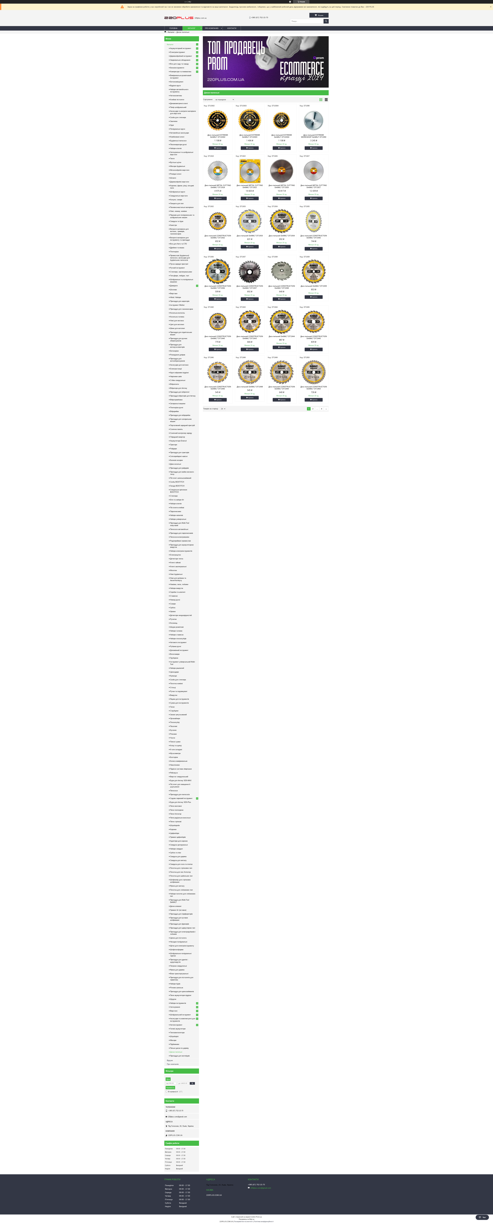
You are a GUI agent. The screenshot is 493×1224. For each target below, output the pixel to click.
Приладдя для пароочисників (181, 533)
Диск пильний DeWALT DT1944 (282, 336)
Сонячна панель (176, 429)
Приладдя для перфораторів (181, 914)
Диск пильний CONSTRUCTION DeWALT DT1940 (218, 337)
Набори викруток (176, 588)
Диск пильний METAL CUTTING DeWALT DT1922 (250, 186)
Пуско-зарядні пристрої (179, 264)
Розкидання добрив (177, 355)
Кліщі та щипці (176, 746)
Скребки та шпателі (177, 592)
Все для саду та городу (179, 64)
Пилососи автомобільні (179, 529)
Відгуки (170, 1060)
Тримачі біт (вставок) (178, 910)
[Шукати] (326, 21)
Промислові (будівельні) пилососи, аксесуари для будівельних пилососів (180, 258)
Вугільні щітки (175, 162)
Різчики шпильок (176, 988)
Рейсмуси (174, 773)
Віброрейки (174, 411)
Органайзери (175, 718)
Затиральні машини (177, 404)
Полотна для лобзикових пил (181, 890)
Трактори (173, 445)
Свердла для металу (178, 860)
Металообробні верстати (179, 170)
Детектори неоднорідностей (181, 615)
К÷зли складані (176, 750)
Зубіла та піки (175, 853)
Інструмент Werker (177, 305)
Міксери (173, 1040)
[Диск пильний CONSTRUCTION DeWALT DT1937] (250, 271)
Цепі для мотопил (177, 324)
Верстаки (173, 293)
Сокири (173, 604)
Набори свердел (176, 849)
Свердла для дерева (178, 856)
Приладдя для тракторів (179, 452)
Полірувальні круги (177, 129)
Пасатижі (173, 726)
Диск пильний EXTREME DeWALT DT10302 (217, 136)
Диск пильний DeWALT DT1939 (314, 286)
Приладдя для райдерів (179, 468)
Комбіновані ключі (177, 137)
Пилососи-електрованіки (179, 537)
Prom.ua (259, 1217)
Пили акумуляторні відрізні (180, 995)
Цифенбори (174, 833)
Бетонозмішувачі (176, 82)
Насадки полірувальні (178, 942)
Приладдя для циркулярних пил (182, 928)
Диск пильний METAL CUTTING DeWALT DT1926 (282, 186)
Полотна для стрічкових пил (181, 868)
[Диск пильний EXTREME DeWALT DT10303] (250, 120)
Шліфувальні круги (177, 192)
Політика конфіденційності (264, 1221)
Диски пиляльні (176, 1052)
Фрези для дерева (177, 970)
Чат (484, 1217)
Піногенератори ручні (178, 145)
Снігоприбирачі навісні (178, 456)
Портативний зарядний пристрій (182, 425)
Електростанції (176, 369)
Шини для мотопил (177, 328)
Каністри (173, 225)
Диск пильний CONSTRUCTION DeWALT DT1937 (249, 287)
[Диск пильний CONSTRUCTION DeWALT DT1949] (282, 372)
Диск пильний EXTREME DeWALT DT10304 (281, 136)
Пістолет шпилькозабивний (180, 478)
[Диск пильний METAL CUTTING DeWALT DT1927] (314, 171)
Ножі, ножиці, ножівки (178, 211)
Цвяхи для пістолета (178, 938)
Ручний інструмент (177, 268)
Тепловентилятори (177, 1033)
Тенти (172, 159)
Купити (218, 148)
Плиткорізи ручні (176, 408)
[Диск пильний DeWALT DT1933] (250, 221)
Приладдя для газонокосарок (181, 309)
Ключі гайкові (175, 563)
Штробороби (175, 825)
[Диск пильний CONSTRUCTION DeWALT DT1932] (218, 221)
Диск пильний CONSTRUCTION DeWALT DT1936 (218, 287)
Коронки (173, 829)
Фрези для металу (177, 886)
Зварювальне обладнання (180, 60)
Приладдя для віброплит (179, 392)
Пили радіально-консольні (180, 818)
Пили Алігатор (175, 814)
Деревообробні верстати (179, 182)
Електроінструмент (177, 52)
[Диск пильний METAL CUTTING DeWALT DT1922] (250, 171)
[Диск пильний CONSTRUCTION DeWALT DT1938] (282, 271)
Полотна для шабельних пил (181, 876)
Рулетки (173, 619)
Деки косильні (175, 464)
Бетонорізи (174, 351)
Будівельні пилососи (178, 141)
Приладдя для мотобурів (180, 1056)
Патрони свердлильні (178, 966)
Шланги (173, 178)
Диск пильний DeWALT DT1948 (250, 387)
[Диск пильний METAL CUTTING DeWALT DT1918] (218, 171)
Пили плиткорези (176, 810)
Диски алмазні (175, 906)
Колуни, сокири (176, 200)
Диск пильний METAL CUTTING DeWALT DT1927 (314, 186)
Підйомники (174, 1044)
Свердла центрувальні (179, 845)
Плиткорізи (174, 252)
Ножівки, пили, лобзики (179, 584)
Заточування (175, 1007)
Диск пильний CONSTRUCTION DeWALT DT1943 (249, 337)
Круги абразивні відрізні (179, 373)
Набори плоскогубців (178, 639)
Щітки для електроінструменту (182, 946)
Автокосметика (176, 96)
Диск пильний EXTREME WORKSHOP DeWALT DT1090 (313, 136)
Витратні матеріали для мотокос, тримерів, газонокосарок (179, 231)
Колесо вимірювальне (178, 761)
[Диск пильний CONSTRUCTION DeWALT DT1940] (218, 322)
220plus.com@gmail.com (177, 1117)
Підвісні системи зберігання (181, 769)
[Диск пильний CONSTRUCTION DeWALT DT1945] (314, 322)
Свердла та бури (176, 221)
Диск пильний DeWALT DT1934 (282, 236)
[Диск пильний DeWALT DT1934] (282, 221)
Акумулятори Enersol (178, 441)
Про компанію (211, 28)
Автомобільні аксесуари (179, 133)
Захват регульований (178, 715)
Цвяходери (174, 672)
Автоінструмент (176, 1025)
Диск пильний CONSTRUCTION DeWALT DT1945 (313, 337)
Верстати (173, 1011)
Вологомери (174, 654)
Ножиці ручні (175, 600)
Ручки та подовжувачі (178, 691)
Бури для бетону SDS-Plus (180, 802)
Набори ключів (176, 148)
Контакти (231, 28)
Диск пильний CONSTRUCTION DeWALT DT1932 (218, 237)
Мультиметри (175, 753)
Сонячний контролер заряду (181, 433)
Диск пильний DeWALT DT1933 (250, 236)
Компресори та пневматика (180, 72)
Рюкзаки (173, 734)
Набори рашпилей (177, 668)
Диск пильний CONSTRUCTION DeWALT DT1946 (218, 388)
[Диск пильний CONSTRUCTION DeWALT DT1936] (218, 271)
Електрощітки (175, 555)
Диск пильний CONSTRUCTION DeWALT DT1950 (313, 388)
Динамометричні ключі (179, 103)
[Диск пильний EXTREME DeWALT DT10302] (218, 120)
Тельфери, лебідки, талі (179, 276)
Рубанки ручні (175, 646)
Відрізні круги (175, 86)
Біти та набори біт (177, 500)
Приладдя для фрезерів (179, 924)
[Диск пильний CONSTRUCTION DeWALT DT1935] (314, 221)
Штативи (173, 290)
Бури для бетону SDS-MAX (180, 780)
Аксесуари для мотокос (179, 365)
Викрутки (173, 695)
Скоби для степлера (178, 117)
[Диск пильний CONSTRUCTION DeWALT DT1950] (314, 372)
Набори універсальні (178, 519)
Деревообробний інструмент (181, 56)
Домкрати (174, 286)
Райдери (173, 449)
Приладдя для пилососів (180, 794)
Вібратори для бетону (178, 388)
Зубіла (172, 608)
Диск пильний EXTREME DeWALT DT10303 (249, 136)
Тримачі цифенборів (178, 837)
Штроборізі (174, 1036)
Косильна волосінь (177, 313)
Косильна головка (177, 317)
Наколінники (175, 765)
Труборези (174, 658)
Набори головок (176, 631)
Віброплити (174, 384)
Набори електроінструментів (181, 551)
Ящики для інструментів (179, 699)
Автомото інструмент (178, 642)
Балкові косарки (176, 460)
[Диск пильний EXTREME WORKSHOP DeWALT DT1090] (314, 120)
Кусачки (173, 730)
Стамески (174, 596)
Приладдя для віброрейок (180, 415)
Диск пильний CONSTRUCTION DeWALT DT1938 (281, 287)
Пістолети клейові (177, 508)
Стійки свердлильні (177, 380)
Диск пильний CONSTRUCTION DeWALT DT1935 (313, 237)
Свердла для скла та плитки (181, 864)
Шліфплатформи (176, 950)
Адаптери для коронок (179, 841)
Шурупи (173, 999)
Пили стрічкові (175, 822)
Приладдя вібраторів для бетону (183, 396)
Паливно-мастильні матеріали (181, 207)
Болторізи (174, 757)
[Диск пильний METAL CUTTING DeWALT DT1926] (282, 171)
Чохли (172, 738)
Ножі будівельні (176, 574)
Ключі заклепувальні (178, 567)
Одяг (172, 125)
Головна (173, 28)
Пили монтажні (176, 806)
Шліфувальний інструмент (180, 1015)
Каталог (191, 28)
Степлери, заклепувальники (181, 272)
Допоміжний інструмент (179, 650)
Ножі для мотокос (177, 321)
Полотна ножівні (176, 683)
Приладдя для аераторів (179, 301)
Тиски (172, 707)
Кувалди (173, 676)
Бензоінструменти (177, 68)
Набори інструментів (178, 1003)
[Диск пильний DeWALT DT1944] (282, 322)
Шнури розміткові (177, 627)
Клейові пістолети (177, 100)
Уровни (173, 611)
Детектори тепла (176, 559)
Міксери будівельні (177, 166)
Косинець (173, 623)
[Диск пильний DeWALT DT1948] (250, 372)
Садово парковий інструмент (181, 798)
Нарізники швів (176, 376)
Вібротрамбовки (176, 400)
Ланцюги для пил (177, 203)
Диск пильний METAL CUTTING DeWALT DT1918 (218, 186)
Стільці (173, 687)
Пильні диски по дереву (179, 1048)
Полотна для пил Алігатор (180, 872)
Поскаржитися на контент (243, 1221)
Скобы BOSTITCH (177, 482)
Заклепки (173, 121)
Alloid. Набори (175, 297)
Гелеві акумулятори (178, 1029)
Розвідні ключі (175, 174)
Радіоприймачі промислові (180, 541)
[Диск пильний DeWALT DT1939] (314, 271)
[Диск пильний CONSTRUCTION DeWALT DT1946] (218, 372)
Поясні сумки (175, 742)
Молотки (173, 570)
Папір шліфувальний (178, 107)
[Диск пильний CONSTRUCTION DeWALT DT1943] (250, 322)
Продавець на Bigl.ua (246, 1219)
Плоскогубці (174, 722)
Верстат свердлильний (179, 777)
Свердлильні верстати (179, 196)
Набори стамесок (176, 635)
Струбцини (174, 711)
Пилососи (174, 791)
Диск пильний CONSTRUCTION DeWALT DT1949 (281, 388)
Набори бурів (175, 984)
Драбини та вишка (177, 248)
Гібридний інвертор (177, 437)
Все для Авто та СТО (178, 244)
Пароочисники (175, 511)
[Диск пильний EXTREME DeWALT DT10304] (282, 120)
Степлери (174, 496)
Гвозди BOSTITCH (177, 486)
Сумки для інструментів (179, 703)
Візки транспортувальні (179, 974)
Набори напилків (176, 515)
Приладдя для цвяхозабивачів (182, 991)
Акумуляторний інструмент (180, 48)
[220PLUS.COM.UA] (178, 18)
